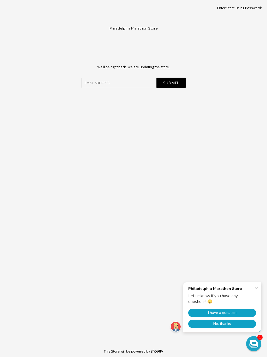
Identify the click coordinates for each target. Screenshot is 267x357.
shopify (157, 351)
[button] (253, 343)
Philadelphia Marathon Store (134, 28)
